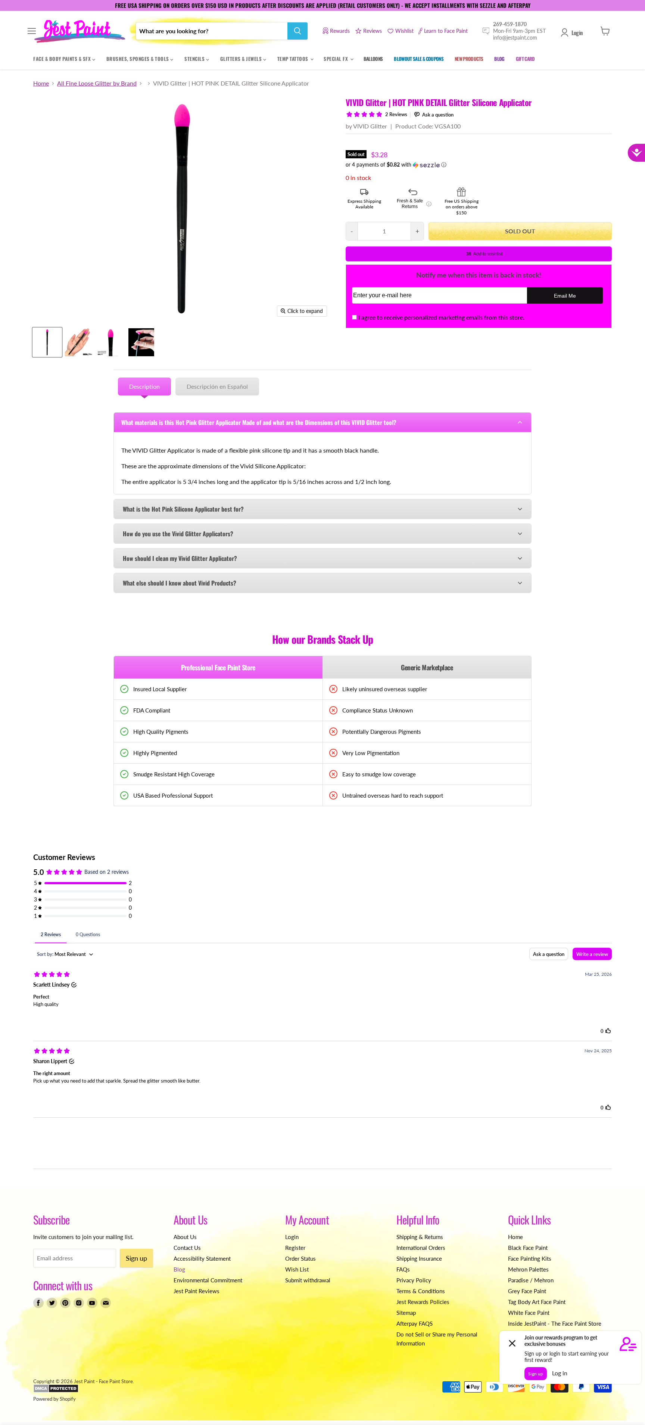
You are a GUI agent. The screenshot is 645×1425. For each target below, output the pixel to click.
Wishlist (404, 31)
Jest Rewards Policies (422, 1301)
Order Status (300, 1258)
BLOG (499, 58)
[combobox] (211, 31)
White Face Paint (528, 1312)
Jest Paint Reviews (196, 1291)
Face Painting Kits (529, 1258)
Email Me (565, 296)
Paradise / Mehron (531, 1280)
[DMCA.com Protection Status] (55, 1391)
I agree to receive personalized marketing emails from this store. (441, 317)
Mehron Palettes (528, 1269)
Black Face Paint (528, 1247)
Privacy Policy (413, 1280)
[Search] (297, 31)
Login (577, 32)
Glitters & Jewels (241, 58)
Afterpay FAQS (414, 1323)
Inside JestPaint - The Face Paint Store (554, 1323)
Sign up (136, 1258)
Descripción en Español (217, 386)
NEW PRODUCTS (469, 58)
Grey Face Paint (527, 1291)
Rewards (340, 31)
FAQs (403, 1269)
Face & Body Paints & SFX (62, 58)
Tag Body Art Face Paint (536, 1301)
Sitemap (406, 1312)
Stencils (195, 58)
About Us (185, 1236)
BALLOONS (373, 58)
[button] (479, 164)
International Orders (420, 1247)
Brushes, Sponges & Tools (138, 58)
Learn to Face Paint (446, 31)
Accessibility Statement (202, 1258)
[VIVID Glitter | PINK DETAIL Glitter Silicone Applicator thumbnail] (47, 342)
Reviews (372, 31)
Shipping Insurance (419, 1258)
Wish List (297, 1269)
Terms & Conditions (420, 1291)
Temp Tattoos (293, 58)
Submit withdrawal (307, 1280)
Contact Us (187, 1247)
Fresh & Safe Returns (414, 203)
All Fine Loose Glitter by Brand (97, 83)
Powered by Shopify (54, 1399)
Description (144, 386)
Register (295, 1247)
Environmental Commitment (208, 1280)
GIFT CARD (525, 58)
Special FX (336, 58)
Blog (179, 1269)
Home (41, 83)
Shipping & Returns (419, 1236)
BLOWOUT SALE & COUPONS (418, 58)
